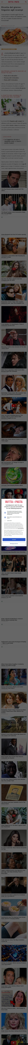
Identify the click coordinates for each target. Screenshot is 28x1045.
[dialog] (14, 522)
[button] (14, 521)
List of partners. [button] (21, 528)
